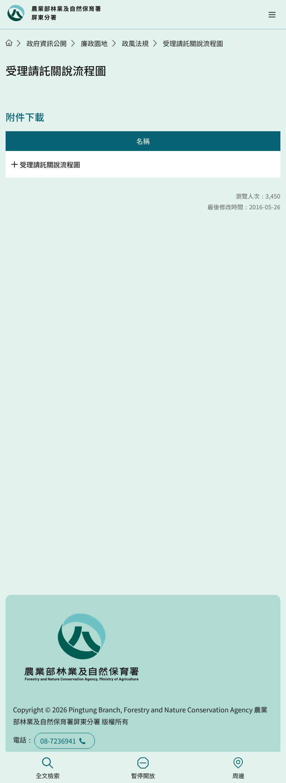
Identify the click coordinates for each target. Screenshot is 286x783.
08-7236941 (58, 740)
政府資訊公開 (46, 43)
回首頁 (54, 13)
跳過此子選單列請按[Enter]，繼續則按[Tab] (16, 52)
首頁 (9, 42)
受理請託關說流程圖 (193, 43)
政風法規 (135, 43)
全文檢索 (48, 775)
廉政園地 (94, 43)
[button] (272, 14)
